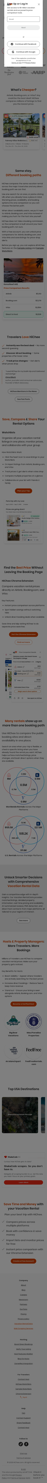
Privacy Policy (30, 63)
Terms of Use (16, 63)
